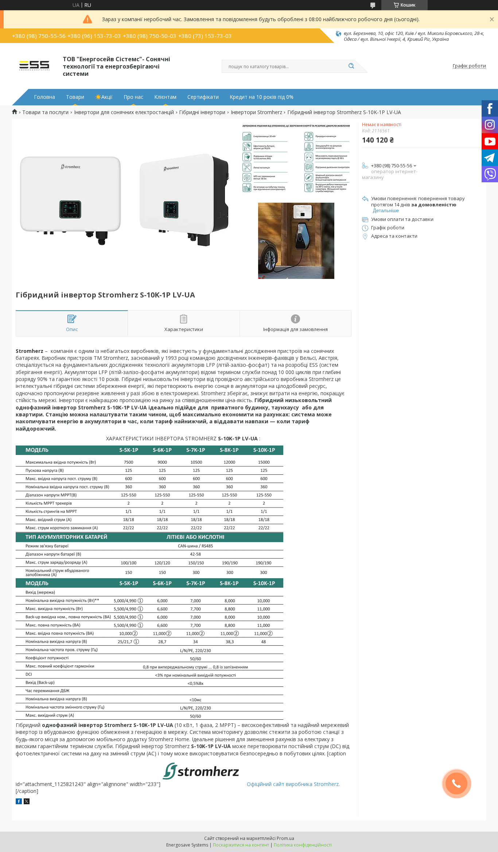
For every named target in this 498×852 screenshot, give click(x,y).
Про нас (133, 97)
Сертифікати (203, 97)
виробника (298, 784)
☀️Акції (104, 97)
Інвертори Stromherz (256, 112)
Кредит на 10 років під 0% (261, 97)
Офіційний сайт (265, 784)
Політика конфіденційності (303, 845)
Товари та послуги (45, 112)
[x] (27, 802)
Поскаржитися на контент (241, 845)
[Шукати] (351, 66)
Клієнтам (165, 97)
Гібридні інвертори (202, 112)
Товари (75, 97)
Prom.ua (285, 838)
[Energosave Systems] (34, 66)
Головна (44, 97)
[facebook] (19, 802)
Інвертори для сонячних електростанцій (124, 112)
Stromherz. (326, 784)
